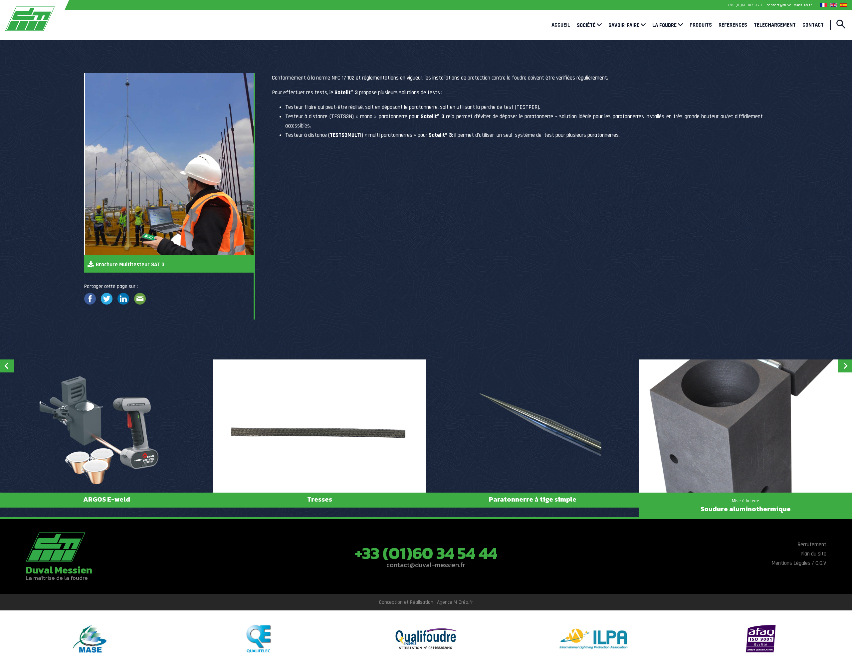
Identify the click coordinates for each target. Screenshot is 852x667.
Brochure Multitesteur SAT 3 (130, 264)
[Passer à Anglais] (833, 5)
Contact (813, 25)
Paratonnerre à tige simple (532, 499)
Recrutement (811, 544)
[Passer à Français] (823, 5)
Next (845, 365)
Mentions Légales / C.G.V (798, 563)
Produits (701, 25)
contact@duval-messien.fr (425, 565)
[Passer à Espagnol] (843, 5)
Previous (7, 365)
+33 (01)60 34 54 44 (426, 553)
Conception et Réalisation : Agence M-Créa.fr (426, 602)
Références (733, 25)
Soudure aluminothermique (746, 509)
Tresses (319, 499)
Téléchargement (775, 25)
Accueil (560, 25)
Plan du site (813, 553)
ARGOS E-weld (106, 499)
